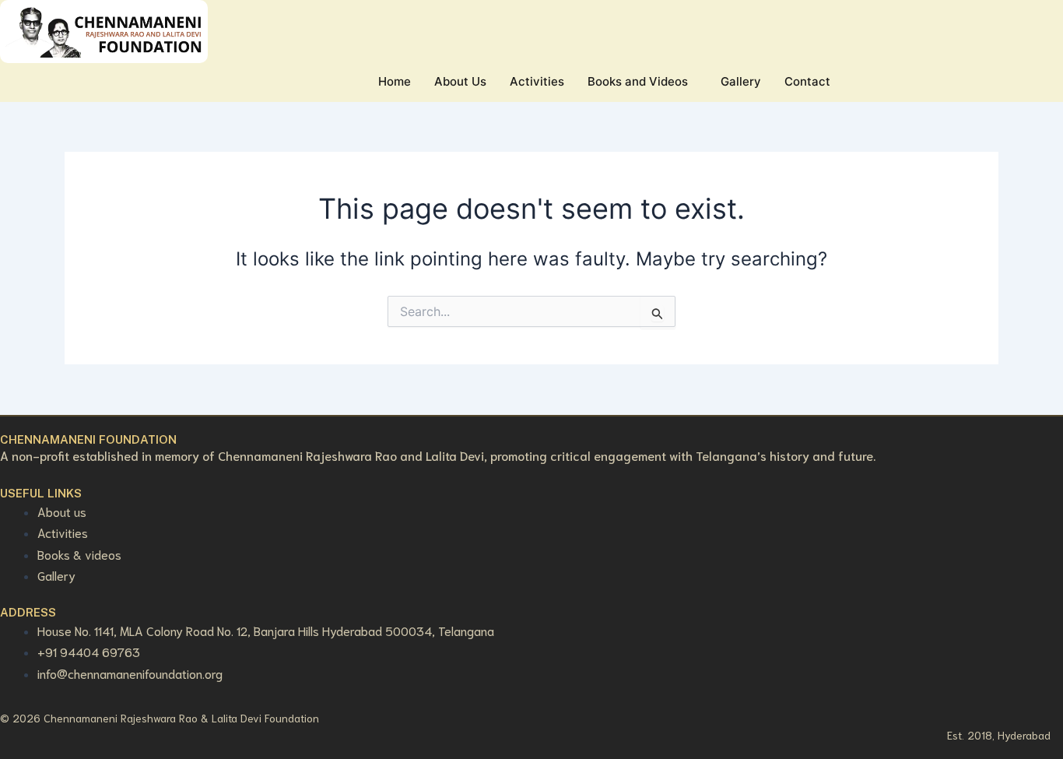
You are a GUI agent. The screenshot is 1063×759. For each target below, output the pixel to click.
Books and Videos (638, 81)
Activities (537, 81)
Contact (807, 81)
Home (394, 81)
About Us (460, 81)
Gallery (741, 81)
